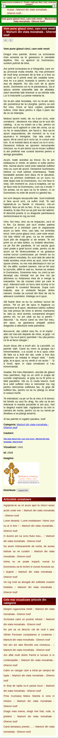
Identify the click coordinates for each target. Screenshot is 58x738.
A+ (6, 40)
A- (11, 40)
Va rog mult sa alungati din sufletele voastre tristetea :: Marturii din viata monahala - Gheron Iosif (29, 587)
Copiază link (23, 490)
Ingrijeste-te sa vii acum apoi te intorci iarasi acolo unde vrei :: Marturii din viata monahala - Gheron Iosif (29, 510)
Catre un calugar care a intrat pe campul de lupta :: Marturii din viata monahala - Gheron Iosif (29, 675)
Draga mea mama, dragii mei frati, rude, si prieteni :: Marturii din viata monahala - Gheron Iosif (29, 716)
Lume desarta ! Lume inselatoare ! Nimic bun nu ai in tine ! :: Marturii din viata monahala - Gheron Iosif (29, 525)
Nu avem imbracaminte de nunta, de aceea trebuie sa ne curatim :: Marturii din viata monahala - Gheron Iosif (29, 551)
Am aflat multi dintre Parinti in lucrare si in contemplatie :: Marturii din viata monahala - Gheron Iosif (29, 660)
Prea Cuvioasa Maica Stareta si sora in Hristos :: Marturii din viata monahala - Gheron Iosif (29, 701)
